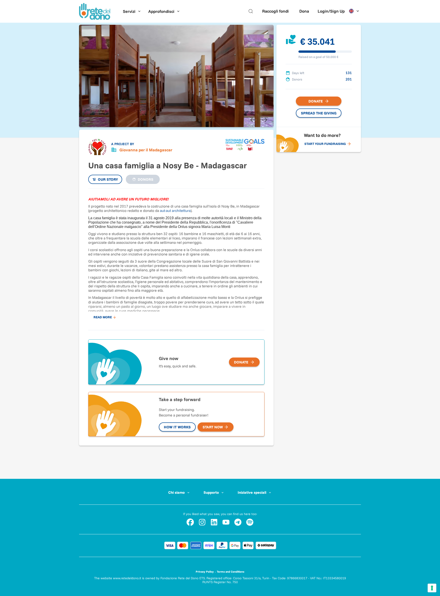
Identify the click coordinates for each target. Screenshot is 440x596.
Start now (213, 427)
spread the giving (318, 113)
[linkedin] (214, 522)
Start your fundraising (325, 144)
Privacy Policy (205, 571)
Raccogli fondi (275, 11)
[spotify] (249, 522)
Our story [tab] (108, 179)
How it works (177, 427)
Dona (304, 11)
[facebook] (190, 522)
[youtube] (226, 522)
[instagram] (202, 522)
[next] (264, 119)
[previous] (253, 119)
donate (241, 362)
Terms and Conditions (230, 571)
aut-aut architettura (175, 210)
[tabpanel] (176, 257)
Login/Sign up (331, 11)
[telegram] (237, 522)
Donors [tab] (145, 179)
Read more (103, 317)
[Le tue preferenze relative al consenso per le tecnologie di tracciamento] (432, 588)
